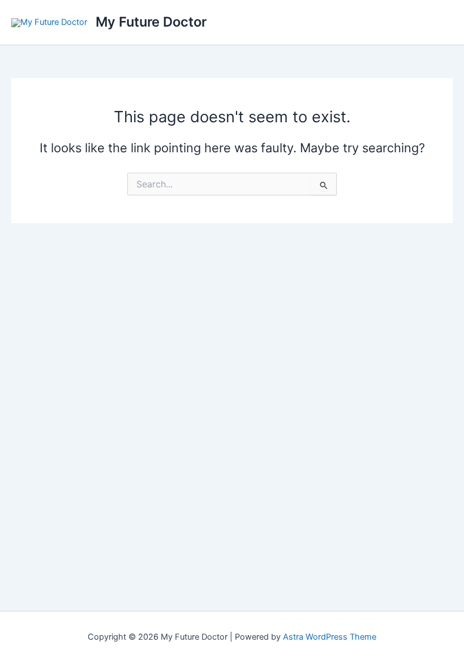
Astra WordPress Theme (329, 637)
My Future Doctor (151, 22)
